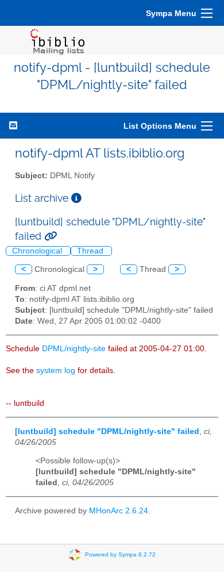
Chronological (38, 251)
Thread (91, 251)
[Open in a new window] (76, 198)
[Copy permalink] (50, 236)
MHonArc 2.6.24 (118, 510)
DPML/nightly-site (74, 348)
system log (55, 370)
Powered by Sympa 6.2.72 (120, 554)
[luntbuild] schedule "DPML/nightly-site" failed (107, 431)
